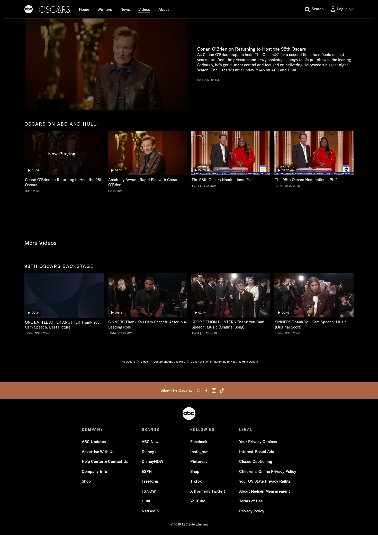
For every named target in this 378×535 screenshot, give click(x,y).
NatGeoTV (151, 511)
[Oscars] (55, 10)
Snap (194, 471)
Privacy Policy (251, 511)
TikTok (196, 481)
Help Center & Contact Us (105, 461)
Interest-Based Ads (256, 451)
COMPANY (92, 429)
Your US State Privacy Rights (265, 481)
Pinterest (198, 461)
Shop (86, 481)
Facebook (198, 441)
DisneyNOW (152, 461)
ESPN (147, 471)
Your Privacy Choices (258, 441)
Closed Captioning (255, 461)
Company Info (94, 471)
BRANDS (150, 429)
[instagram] (214, 390)
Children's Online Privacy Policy (267, 471)
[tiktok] (221, 390)
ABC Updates (94, 441)
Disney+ (149, 451)
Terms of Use (251, 501)
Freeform (150, 481)
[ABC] (28, 10)
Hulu (146, 501)
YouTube (197, 501)
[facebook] (206, 390)
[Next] (350, 295)
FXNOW (149, 491)
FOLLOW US (202, 429)
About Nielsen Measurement (264, 491)
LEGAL (246, 429)
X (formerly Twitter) (207, 491)
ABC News (151, 441)
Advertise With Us (98, 451)
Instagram (199, 451)
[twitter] (198, 390)
